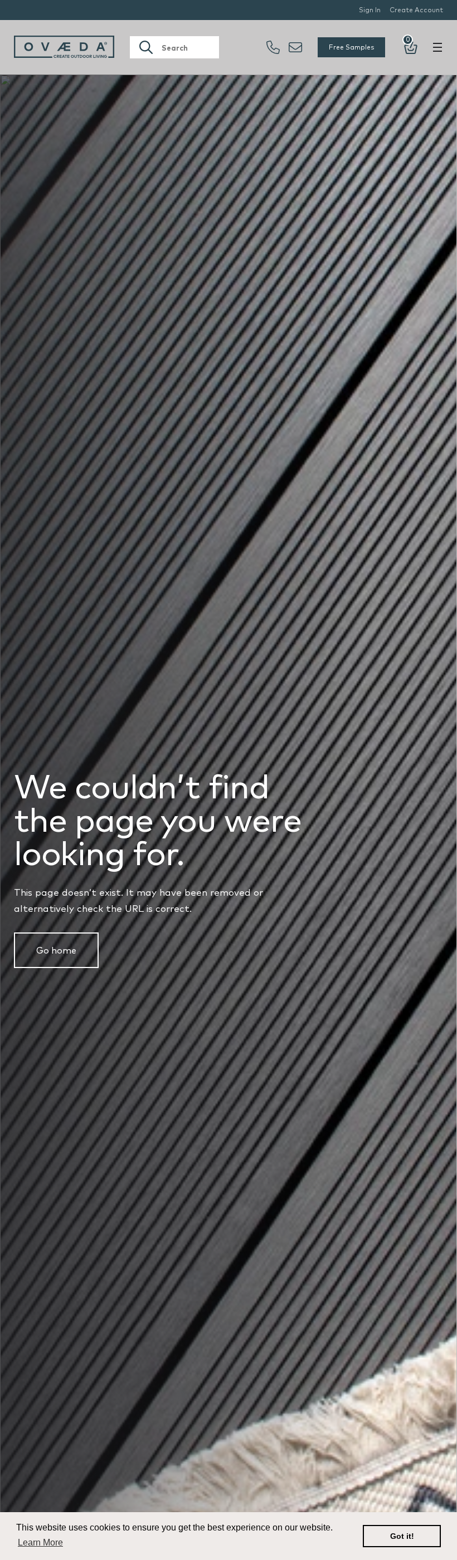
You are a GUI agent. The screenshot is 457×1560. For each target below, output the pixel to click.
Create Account (416, 10)
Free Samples (351, 47)
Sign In (370, 10)
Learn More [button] (40, 1542)
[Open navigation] (437, 47)
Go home (56, 950)
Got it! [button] (402, 1536)
